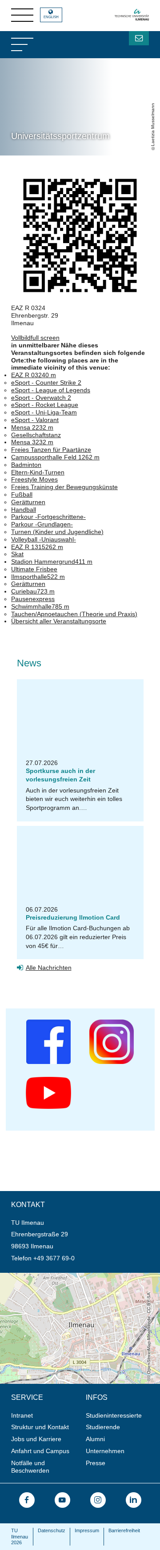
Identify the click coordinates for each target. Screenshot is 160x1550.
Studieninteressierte (114, 1415)
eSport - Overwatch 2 (41, 397)
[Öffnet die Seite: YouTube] (62, 1500)
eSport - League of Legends (50, 390)
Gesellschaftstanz (36, 434)
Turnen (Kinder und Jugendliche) (57, 531)
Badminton (26, 464)
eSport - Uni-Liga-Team (44, 412)
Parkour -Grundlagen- (42, 524)
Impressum (87, 1530)
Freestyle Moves (34, 479)
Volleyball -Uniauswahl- (43, 539)
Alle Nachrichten (49, 967)
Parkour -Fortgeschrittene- (48, 516)
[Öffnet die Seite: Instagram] (98, 1500)
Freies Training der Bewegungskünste (64, 486)
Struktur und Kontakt (40, 1426)
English (51, 17)
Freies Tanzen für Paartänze (51, 449)
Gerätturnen (28, 502)
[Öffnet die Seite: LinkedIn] (133, 1500)
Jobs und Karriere (36, 1438)
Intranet (22, 1415)
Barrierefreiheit (124, 1530)
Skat (17, 554)
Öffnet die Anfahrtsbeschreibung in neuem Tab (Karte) (76, 1276)
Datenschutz (51, 1530)
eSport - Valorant (35, 419)
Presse (95, 1462)
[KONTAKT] (139, 38)
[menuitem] (45, 1415)
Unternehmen (105, 1450)
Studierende (103, 1426)
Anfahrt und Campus (40, 1450)
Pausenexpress (33, 598)
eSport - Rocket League (44, 404)
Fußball (21, 494)
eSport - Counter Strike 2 (46, 382)
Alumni (95, 1438)
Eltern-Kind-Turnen (37, 472)
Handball (23, 509)
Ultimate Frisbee (34, 569)
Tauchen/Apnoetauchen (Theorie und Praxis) (74, 614)
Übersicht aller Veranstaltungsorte (58, 621)
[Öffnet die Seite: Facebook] (27, 1500)
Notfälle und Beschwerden (30, 1466)
